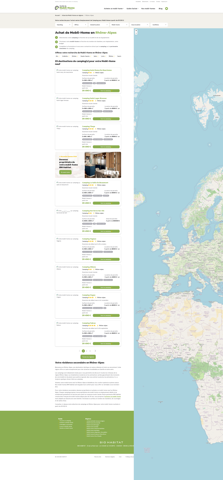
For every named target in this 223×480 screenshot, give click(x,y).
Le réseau (152, 1)
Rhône (111, 56)
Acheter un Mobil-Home (66, 422)
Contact (158, 1)
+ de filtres (155, 25)
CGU (120, 457)
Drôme (74, 56)
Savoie (119, 56)
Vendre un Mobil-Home (66, 428)
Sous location (135, 25)
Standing (60, 25)
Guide (60, 419)
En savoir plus (65, 172)
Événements (145, 1)
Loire (103, 56)
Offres (76, 25)
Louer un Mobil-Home (65, 426)
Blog (160, 8)
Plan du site (97, 457)
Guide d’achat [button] (132, 8)
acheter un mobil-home (113, 396)
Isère (95, 56)
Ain (57, 56)
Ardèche (65, 56)
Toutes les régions (88, 357)
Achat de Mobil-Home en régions (72, 15)
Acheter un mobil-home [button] (113, 8)
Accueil (57, 15)
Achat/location (95, 25)
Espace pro (164, 1)
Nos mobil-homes (148, 8)
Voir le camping (106, 91)
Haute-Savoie (85, 56)
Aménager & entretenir (65, 424)
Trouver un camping (65, 421)
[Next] (95, 351)
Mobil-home (116, 25)
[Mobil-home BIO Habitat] (111, 442)
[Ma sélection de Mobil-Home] (166, 8)
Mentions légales (110, 457)
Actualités (138, 1)
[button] (136, 30)
